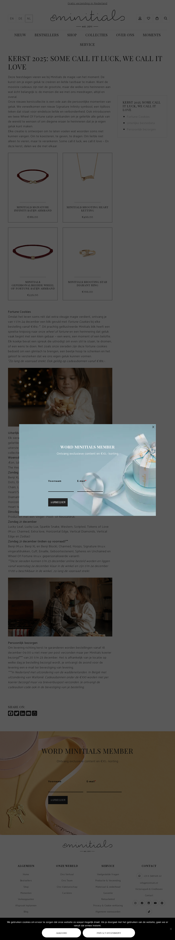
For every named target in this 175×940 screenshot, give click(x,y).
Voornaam (54, 481)
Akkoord (61, 932)
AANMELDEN (57, 502)
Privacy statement (109, 932)
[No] (170, 929)
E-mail (81, 481)
